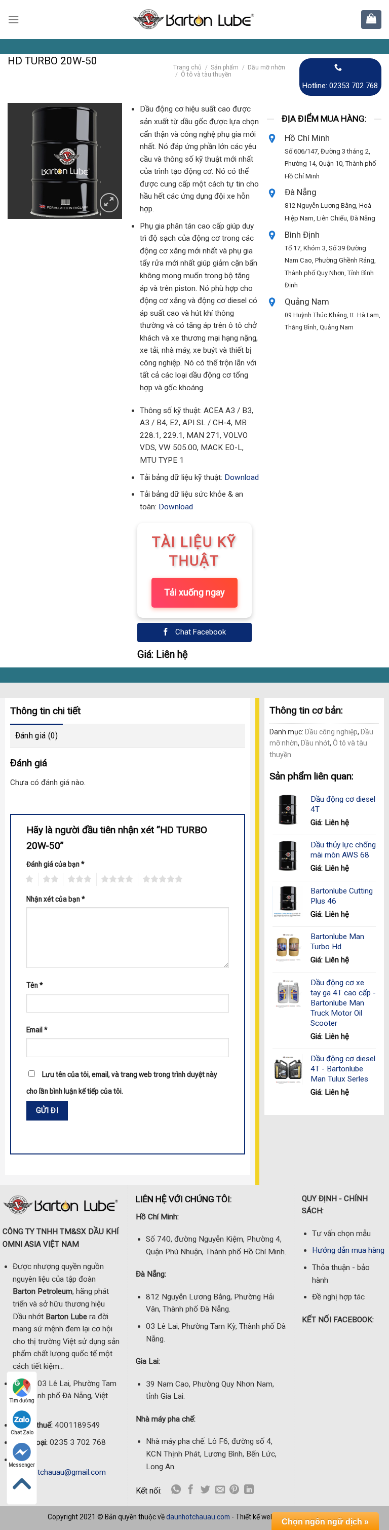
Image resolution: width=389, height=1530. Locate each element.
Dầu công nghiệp (331, 732)
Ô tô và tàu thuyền (206, 74)
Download (241, 477)
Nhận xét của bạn (55, 899)
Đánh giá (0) (36, 735)
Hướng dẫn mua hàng (348, 1250)
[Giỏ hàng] (371, 18)
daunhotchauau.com (198, 1517)
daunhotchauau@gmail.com (59, 1472)
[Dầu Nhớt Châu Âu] (194, 19)
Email (37, 1030)
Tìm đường (22, 1400)
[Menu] (13, 20)
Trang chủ (187, 67)
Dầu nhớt (315, 743)
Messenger (22, 1465)
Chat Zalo (22, 1432)
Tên (34, 985)
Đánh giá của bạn (55, 864)
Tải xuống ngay (194, 592)
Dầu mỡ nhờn (266, 67)
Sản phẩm (225, 67)
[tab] (36, 736)
